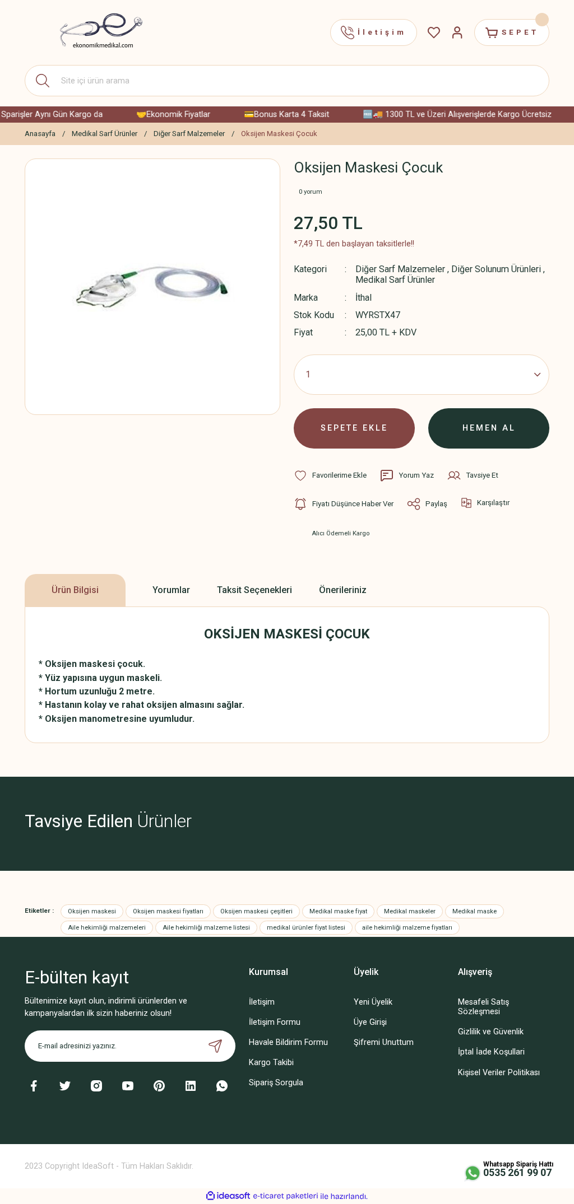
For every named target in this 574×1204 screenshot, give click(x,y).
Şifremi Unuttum (384, 1042)
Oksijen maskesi (92, 911)
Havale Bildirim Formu (288, 1042)
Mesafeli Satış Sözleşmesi (483, 1006)
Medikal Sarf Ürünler (395, 279)
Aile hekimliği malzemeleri (107, 927)
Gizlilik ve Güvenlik (491, 1032)
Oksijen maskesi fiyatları (168, 911)
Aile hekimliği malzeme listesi (206, 927)
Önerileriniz (343, 590)
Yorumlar (171, 590)
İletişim (262, 1002)
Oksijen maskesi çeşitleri (256, 911)
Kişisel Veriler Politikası (499, 1072)
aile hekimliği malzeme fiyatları (407, 927)
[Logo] (95, 32)
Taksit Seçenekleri (254, 590)
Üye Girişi (370, 1022)
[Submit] (215, 1046)
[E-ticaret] (285, 1196)
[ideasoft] (228, 1196)
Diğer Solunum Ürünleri (496, 269)
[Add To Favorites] (330, 475)
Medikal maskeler (410, 911)
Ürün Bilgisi (75, 590)
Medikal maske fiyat (338, 911)
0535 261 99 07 (517, 1172)
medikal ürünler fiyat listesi (306, 927)
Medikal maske (474, 911)
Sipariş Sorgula (276, 1083)
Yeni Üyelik (373, 1002)
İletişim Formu (274, 1022)
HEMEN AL (489, 428)
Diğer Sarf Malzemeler (400, 269)
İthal (363, 297)
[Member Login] (457, 32)
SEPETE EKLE (354, 428)
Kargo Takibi (271, 1062)
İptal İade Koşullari (491, 1052)
